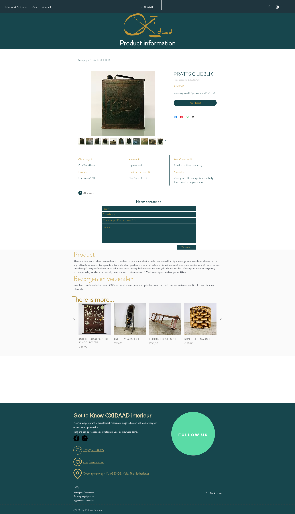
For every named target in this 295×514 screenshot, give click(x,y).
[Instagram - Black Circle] (85, 438)
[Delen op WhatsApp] (187, 117)
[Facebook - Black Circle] (76, 438)
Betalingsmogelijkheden (84, 496)
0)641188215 (96, 450)
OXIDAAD (147, 7)
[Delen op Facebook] (175, 117)
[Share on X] (193, 117)
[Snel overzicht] (95, 319)
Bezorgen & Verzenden (83, 492)
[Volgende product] (221, 319)
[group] (147, 327)
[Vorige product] (74, 319)
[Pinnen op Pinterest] (181, 117)
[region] (193, 433)
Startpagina (83, 60)
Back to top (216, 493)
